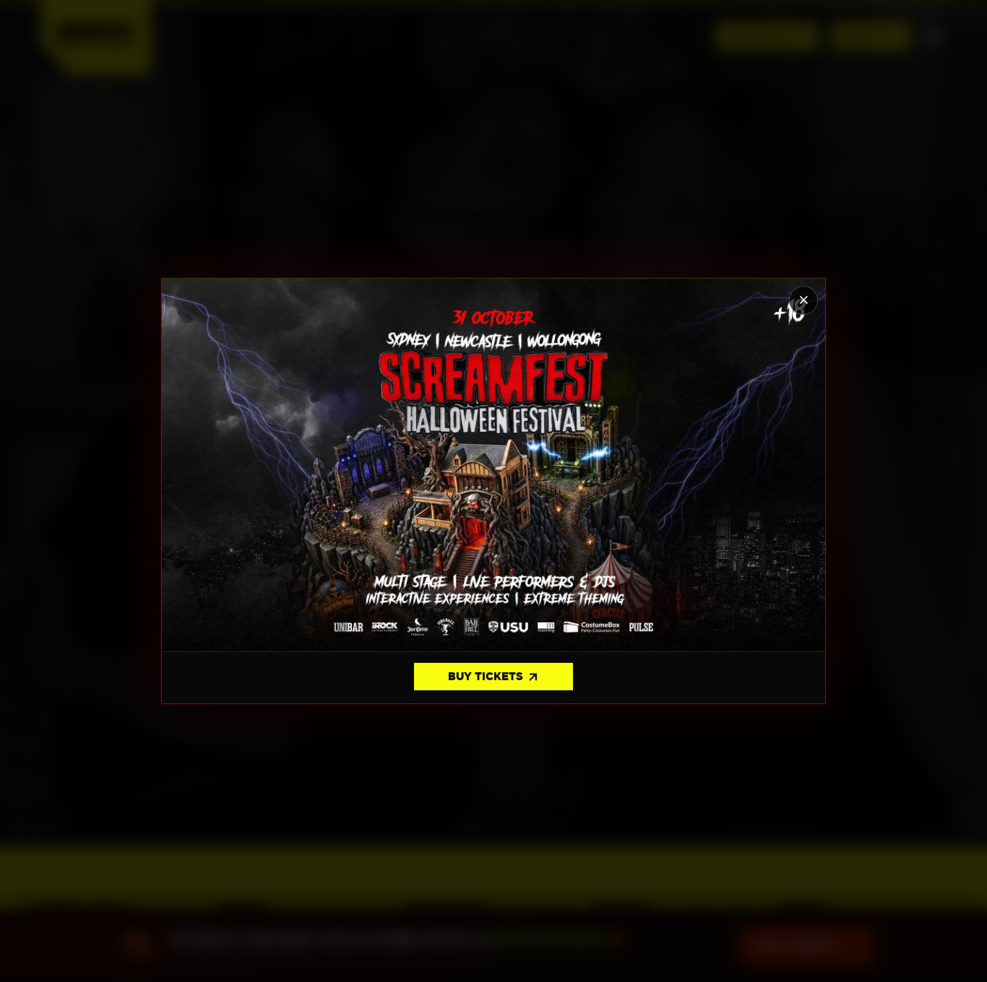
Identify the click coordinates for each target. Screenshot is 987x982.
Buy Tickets (494, 677)
